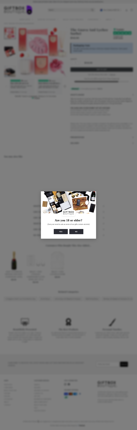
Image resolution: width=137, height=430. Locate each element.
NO (76, 231)
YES (60, 231)
